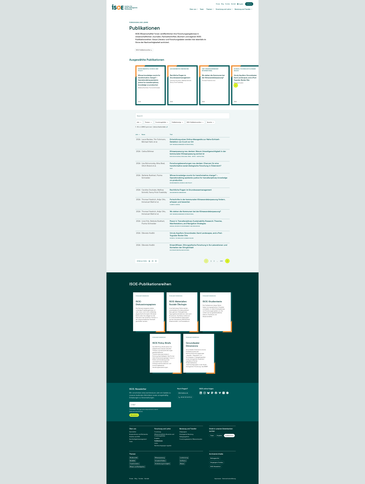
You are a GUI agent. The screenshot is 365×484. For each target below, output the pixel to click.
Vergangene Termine (216, 462)
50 (156, 261)
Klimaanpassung (160, 458)
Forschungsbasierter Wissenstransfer (190, 439)
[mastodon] (212, 392)
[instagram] (204, 392)
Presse (131, 478)
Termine (140, 478)
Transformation (134, 464)
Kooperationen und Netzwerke (138, 434)
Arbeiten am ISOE (134, 436)
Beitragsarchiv (214, 458)
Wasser (182, 464)
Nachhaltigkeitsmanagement (138, 439)
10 (149, 261)
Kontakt (146, 478)
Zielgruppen (183, 432)
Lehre (156, 443)
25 (153, 261)
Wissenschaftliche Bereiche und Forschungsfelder (164, 435)
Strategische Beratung (186, 434)
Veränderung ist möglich (162, 464)
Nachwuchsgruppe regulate (162, 445)
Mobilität (132, 461)
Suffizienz (183, 461)
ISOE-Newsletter (215, 466)
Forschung (157, 432)
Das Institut (132, 432)
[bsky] (208, 392)
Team (131, 441)
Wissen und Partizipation (137, 467)
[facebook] (215, 392)
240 (221, 261)
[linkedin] (200, 392)
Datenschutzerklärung (136, 411)
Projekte (156, 438)
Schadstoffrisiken (160, 461)
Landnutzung (184, 458)
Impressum (217, 478)
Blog (135, 478)
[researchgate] (227, 392)
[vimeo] (219, 392)
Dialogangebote (184, 436)
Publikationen (158, 441)
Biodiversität (134, 458)
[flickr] (223, 392)
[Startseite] (124, 7)
